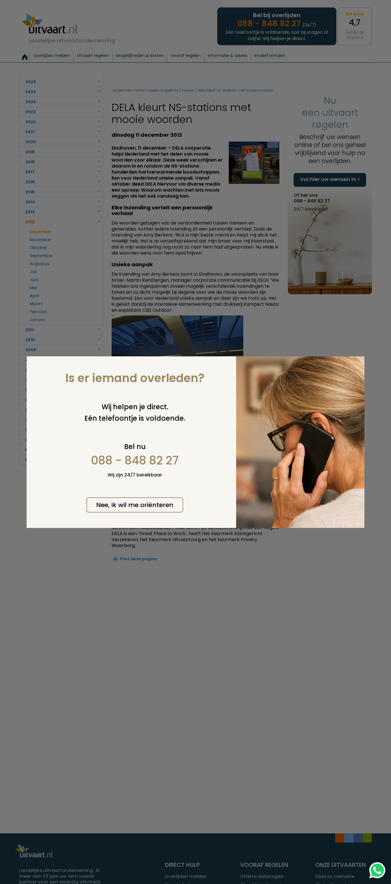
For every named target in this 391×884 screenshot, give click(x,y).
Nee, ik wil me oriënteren (134, 504)
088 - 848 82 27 (135, 460)
